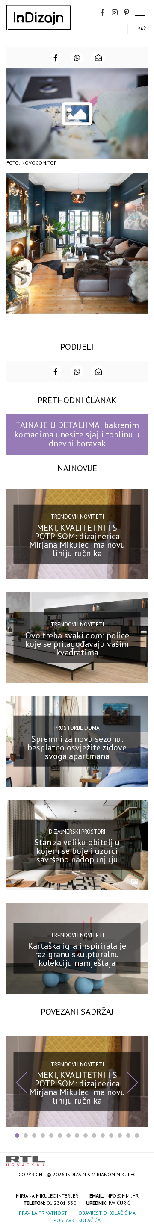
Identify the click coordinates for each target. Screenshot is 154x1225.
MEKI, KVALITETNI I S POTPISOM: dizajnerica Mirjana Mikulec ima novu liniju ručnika (77, 540)
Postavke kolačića (77, 1220)
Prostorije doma (77, 728)
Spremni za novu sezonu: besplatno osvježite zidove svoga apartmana (77, 747)
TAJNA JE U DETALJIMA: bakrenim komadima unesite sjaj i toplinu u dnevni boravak (77, 434)
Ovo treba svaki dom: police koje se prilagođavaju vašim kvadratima (77, 644)
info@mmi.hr (122, 1196)
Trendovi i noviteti (77, 516)
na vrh (139, 1158)
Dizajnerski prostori (77, 831)
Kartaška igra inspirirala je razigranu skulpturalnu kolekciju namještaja (77, 954)
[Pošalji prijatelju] (98, 57)
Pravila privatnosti (43, 1213)
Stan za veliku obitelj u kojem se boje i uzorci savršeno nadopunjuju (77, 851)
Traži (141, 28)
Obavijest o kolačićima (107, 1213)
